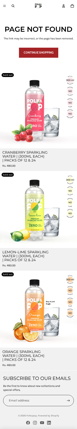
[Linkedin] (49, 422)
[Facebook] (28, 422)
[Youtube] (42, 422)
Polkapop (31, 415)
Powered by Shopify (48, 415)
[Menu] (4, 5)
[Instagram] (35, 422)
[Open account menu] (63, 6)
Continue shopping (39, 52)
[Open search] (13, 6)
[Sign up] (68, 400)
